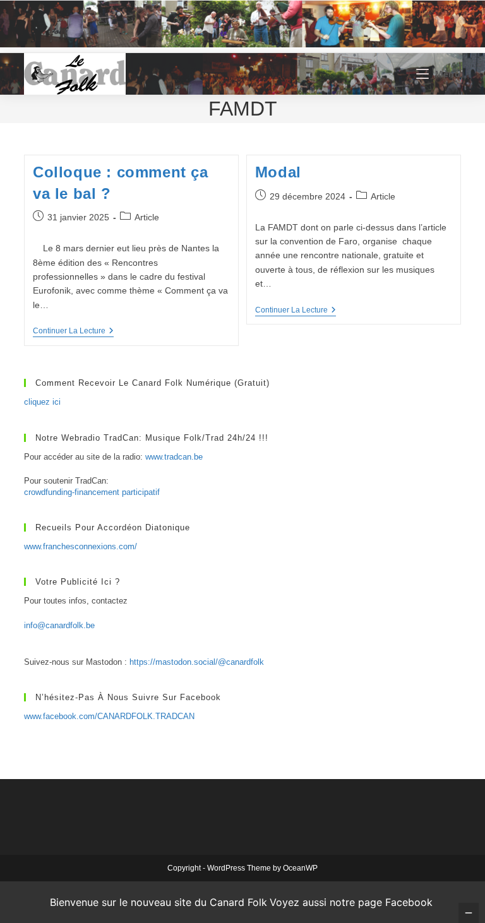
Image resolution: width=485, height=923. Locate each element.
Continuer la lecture (73, 331)
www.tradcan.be (174, 457)
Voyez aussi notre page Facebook (351, 902)
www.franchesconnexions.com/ (80, 546)
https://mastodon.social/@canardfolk (196, 662)
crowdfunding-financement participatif (92, 492)
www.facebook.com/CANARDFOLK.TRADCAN (109, 716)
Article (147, 217)
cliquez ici (42, 402)
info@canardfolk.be (59, 625)
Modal (278, 172)
